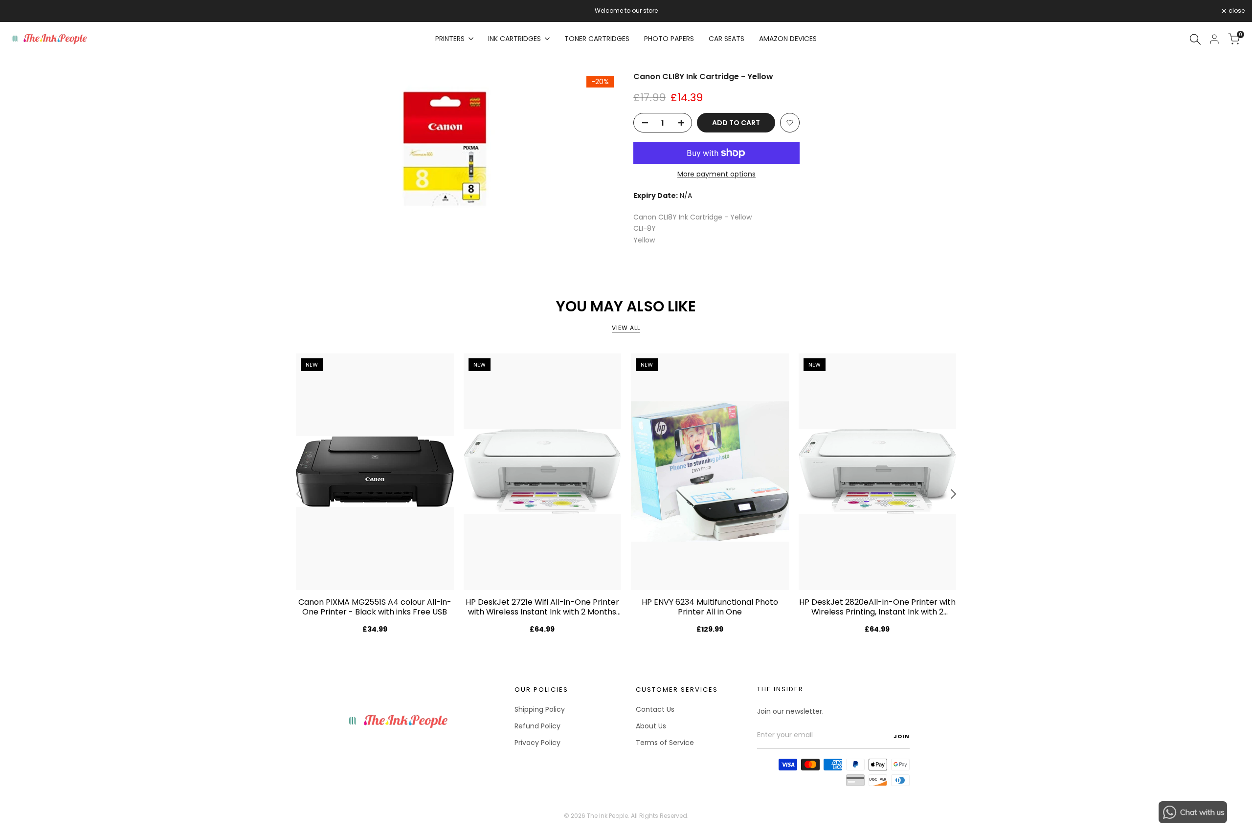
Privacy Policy (537, 742)
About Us (651, 726)
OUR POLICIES (541, 689)
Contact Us (655, 709)
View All (626, 328)
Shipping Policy (539, 709)
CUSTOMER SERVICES (677, 689)
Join (902, 736)
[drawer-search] (1195, 39)
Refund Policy (537, 726)
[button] (790, 122)
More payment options (716, 174)
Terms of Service (665, 742)
